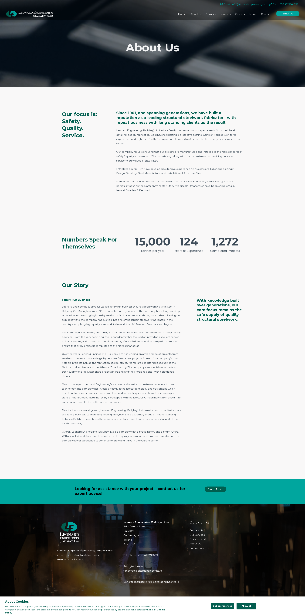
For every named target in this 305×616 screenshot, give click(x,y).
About (194, 14)
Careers (240, 14)
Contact (266, 14)
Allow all (246, 606)
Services (211, 14)
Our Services (197, 534)
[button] (287, 13)
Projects (225, 14)
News (252, 14)
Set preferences (222, 606)
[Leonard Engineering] (29, 13)
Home (182, 14)
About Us (195, 543)
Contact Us (196, 530)
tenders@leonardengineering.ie (142, 570)
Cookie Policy (198, 548)
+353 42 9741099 (148, 555)
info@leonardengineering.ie (162, 581)
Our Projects (197, 539)
